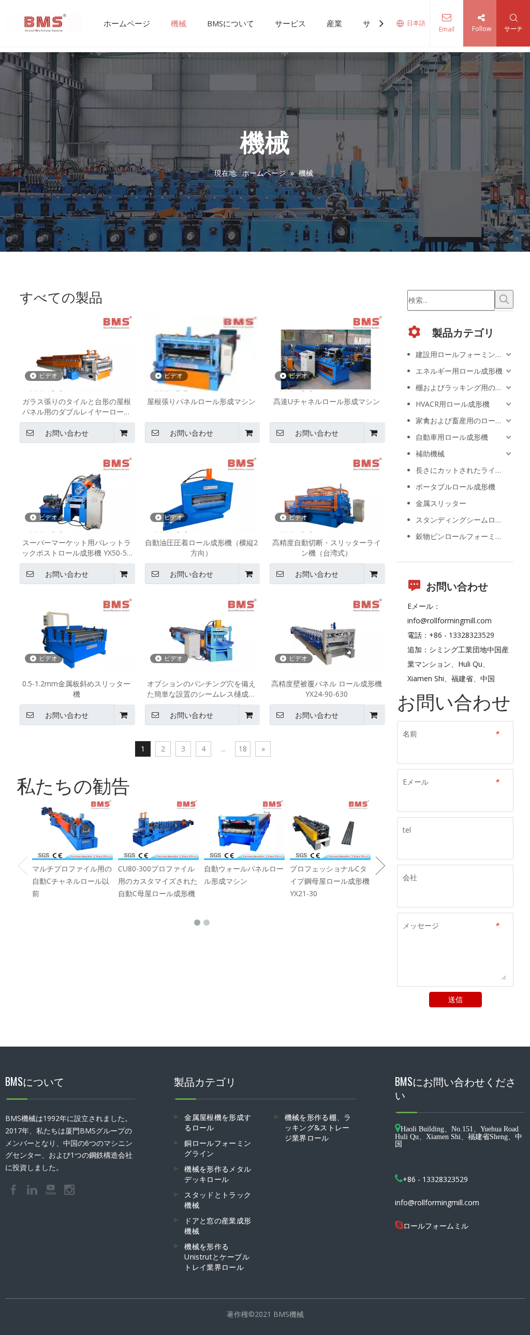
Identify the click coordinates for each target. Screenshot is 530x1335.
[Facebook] (14, 1188)
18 (243, 749)
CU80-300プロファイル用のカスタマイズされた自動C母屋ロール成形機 (158, 881)
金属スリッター (441, 503)
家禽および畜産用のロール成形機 (464, 420)
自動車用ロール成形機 (452, 437)
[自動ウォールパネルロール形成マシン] (244, 830)
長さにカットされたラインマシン (464, 470)
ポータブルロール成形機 (455, 487)
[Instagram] (69, 1188)
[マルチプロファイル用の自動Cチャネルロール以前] (72, 830)
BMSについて (230, 23)
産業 (334, 23)
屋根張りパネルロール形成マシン (201, 401)
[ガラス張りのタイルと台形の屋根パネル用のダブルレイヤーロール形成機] (77, 357)
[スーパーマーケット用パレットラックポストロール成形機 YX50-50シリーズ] (77, 498)
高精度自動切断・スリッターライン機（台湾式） (326, 548)
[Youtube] (51, 1188)
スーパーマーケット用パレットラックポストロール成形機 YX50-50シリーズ (76, 548)
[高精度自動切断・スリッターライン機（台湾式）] (327, 498)
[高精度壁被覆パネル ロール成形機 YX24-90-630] (327, 640)
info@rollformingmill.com (449, 620)
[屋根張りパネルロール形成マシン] (202, 357)
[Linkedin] (33, 1188)
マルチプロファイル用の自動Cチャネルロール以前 (72, 881)
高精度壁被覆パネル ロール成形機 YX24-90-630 (326, 689)
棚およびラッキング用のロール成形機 (464, 387)
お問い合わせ (67, 433)
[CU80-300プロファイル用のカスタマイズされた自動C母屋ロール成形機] (158, 830)
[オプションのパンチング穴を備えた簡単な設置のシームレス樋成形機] (202, 640)
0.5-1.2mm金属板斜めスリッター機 (76, 689)
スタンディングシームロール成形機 (464, 520)
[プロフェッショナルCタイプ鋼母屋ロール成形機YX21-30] (330, 830)
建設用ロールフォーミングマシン (464, 354)
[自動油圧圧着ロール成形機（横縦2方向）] (202, 498)
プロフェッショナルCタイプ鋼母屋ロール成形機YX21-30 (330, 881)
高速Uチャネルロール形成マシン (326, 401)
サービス (290, 23)
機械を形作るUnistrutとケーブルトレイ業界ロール (216, 1256)
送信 (455, 999)
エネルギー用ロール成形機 (459, 371)
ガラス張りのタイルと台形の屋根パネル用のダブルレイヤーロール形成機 (76, 406)
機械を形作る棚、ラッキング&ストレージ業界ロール (318, 1127)
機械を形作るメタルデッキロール (217, 1174)
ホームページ (127, 23)
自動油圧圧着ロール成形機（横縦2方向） (201, 548)
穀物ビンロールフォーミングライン (464, 536)
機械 (178, 23)
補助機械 (430, 453)
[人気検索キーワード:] (504, 299)
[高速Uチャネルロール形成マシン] (327, 357)
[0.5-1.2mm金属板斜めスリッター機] (77, 640)
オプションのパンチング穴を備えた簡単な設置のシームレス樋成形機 (201, 689)
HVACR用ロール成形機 (453, 404)
